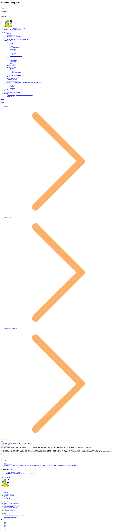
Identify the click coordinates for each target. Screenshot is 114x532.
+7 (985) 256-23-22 (5, 446)
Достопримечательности (10, 328)
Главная (6, 106)
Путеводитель (7, 217)
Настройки (3, 13)
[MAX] (5, 529)
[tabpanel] (57, 464)
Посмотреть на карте (25, 443)
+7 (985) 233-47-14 (5, 444)
